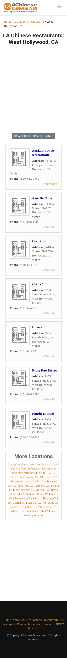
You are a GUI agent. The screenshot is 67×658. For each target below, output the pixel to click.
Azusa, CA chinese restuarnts (24, 464)
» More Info (50, 184)
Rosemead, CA (23, 498)
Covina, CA (39, 481)
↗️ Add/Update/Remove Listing (33, 136)
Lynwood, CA (42, 489)
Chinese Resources (28, 624)
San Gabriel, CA (16, 502)
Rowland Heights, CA (45, 498)
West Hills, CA (47, 507)
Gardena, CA (42, 485)
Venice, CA (16, 507)
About (36, 628)
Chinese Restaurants (45, 620)
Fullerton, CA (25, 485)
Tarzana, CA (34, 502)
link (53, 511)
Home (7, 21)
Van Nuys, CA (50, 502)
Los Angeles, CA (23, 489)
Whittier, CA (18, 511)
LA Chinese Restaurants (29, 21)
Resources (48, 624)
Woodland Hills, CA (37, 511)
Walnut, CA (31, 507)
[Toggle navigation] (59, 7)
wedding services (33, 515)
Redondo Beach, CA (37, 494)
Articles (26, 620)
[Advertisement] (33, 86)
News (16, 620)
